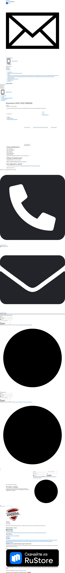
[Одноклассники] (7, 529)
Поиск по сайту (23, 570)
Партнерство (16, 73)
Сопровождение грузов (20, 76)
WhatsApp (8, 536)
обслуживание (15, 572)
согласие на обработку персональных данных (23, 324)
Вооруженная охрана (11, 76)
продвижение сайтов (22, 572)
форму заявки (37, 165)
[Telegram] (9, 529)
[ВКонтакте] (6, 529)
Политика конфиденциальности (40, 532)
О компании (9, 72)
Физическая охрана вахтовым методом (29, 75)
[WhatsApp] (10, 529)
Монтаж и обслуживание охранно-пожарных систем (40, 76)
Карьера (20, 73)
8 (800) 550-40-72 (27, 165)
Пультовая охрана (10, 75)
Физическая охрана (18, 75)
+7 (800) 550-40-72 (14, 61)
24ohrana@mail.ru (9, 57)
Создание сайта (9, 572)
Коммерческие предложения (12, 78)
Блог (13, 73)
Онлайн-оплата (10, 80)
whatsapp (9, 64)
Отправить (2, 323)
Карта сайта (17, 570)
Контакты (9, 81)
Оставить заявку (9, 83)
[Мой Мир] (11, 529)
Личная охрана (27, 76)
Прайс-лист (9, 73)
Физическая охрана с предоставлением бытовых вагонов (47, 75)
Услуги (8, 74)
